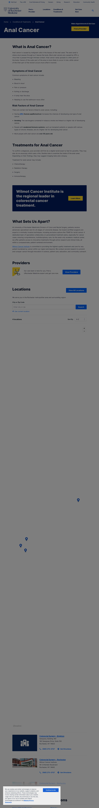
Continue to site (51, 790)
